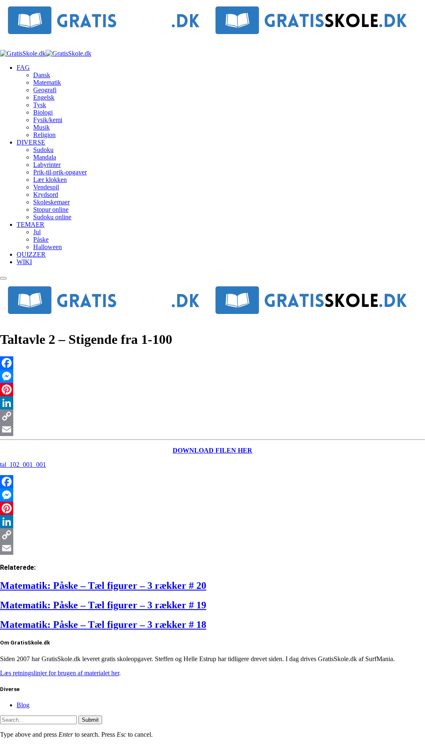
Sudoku (43, 149)
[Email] (212, 429)
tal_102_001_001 (23, 464)
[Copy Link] (212, 416)
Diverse (31, 142)
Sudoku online (52, 217)
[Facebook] (212, 363)
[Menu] (3, 278)
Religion (44, 134)
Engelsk (43, 97)
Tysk (39, 104)
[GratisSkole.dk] (45, 53)
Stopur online (50, 209)
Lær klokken (50, 179)
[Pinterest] (212, 389)
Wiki (24, 261)
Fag (23, 67)
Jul (37, 231)
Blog (23, 704)
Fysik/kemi (47, 119)
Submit (90, 720)
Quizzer (31, 254)
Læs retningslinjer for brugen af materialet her (59, 672)
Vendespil (46, 187)
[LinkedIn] (212, 402)
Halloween (47, 246)
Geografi (44, 89)
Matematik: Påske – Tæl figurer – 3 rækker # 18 (103, 624)
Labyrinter (47, 164)
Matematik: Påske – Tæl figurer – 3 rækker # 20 (103, 585)
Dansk (41, 74)
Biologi (43, 112)
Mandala (44, 157)
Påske (41, 239)
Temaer (30, 224)
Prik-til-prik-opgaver (60, 172)
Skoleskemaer (51, 202)
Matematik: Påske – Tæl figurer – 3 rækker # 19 (103, 605)
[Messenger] (212, 376)
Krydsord (45, 194)
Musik (41, 127)
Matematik (47, 82)
